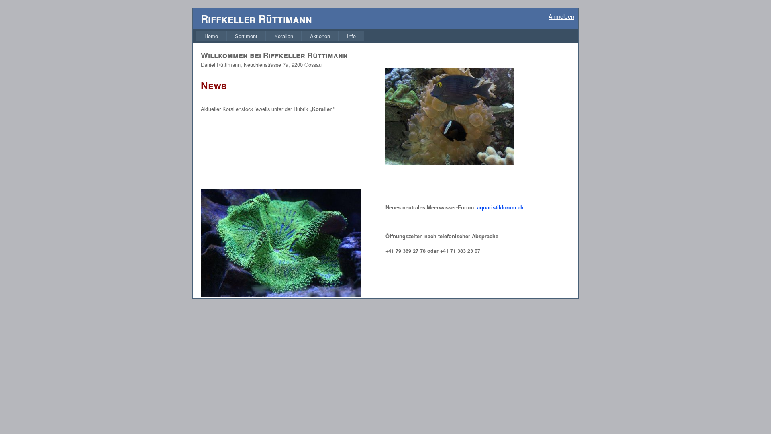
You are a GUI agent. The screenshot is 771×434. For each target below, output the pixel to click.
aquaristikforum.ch (500, 207)
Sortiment (246, 36)
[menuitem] (211, 36)
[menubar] (280, 36)
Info (351, 36)
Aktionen (320, 36)
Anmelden (561, 16)
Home (211, 36)
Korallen (283, 36)
